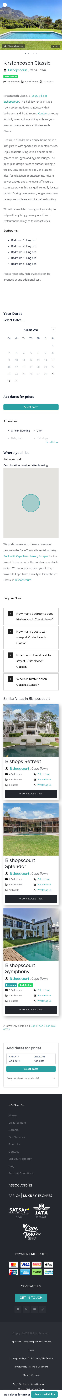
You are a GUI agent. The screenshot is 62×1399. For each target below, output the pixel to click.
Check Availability (44, 1394)
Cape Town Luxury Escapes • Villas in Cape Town (31, 1345)
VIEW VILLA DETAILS (31, 793)
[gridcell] (52, 374)
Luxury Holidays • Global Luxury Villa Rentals (32, 1358)
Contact (14, 1151)
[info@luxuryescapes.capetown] (35, 1309)
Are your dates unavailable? (23, 1078)
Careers (13, 1129)
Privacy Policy (20, 1366)
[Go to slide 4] (33, 53)
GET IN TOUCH (31, 1298)
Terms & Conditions (21, 1173)
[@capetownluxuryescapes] (26, 1309)
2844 (19, 1217)
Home (13, 1115)
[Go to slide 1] (25, 53)
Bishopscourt (18, 70)
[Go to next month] (53, 329)
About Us (14, 1144)
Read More (52, 442)
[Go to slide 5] (36, 53)
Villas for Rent (17, 1122)
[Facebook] (18, 1309)
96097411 (41, 1217)
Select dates (31, 407)
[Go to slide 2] (28, 53)
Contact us (44, 113)
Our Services (17, 1137)
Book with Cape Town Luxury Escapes (25, 556)
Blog (11, 1166)
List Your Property (20, 1158)
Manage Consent (31, 1375)
